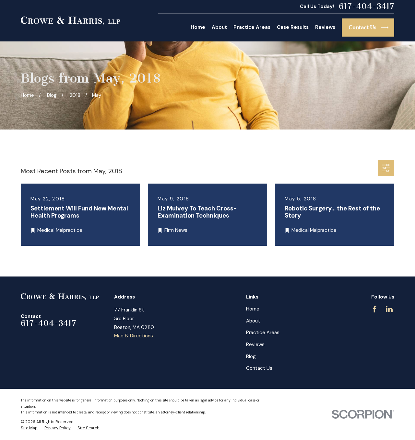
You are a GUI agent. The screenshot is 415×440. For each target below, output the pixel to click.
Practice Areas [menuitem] (251, 27)
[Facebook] (374, 309)
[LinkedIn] (389, 309)
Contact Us (259, 368)
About (253, 321)
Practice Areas (262, 332)
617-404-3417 (366, 6)
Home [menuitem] (198, 27)
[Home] (70, 21)
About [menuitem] (219, 27)
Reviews (255, 344)
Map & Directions (133, 336)
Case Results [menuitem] (293, 27)
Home (252, 309)
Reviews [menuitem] (325, 27)
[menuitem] (29, 428)
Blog (251, 356)
